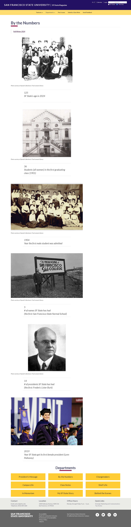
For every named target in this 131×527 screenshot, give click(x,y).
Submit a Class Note (74, 12)
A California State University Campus (78, 516)
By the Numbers (65, 477)
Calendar (99, 2)
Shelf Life (103, 485)
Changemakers (103, 477)
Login (105, 2)
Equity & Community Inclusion (48, 516)
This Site (121, 4)
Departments (51, 13)
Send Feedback (87, 12)
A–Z (93, 2)
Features (40, 13)
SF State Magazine (59, 5)
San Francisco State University (76, 514)
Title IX (41, 521)
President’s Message (28, 477)
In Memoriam (28, 493)
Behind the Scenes (103, 493)
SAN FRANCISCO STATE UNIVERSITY (27, 5)
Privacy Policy (43, 519)
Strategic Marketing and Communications (107, 504)
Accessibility (43, 514)
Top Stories (98, 506)
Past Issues (61, 12)
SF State (112, 4)
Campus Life (28, 485)
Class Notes (65, 485)
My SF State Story (65, 493)
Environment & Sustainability (47, 518)
